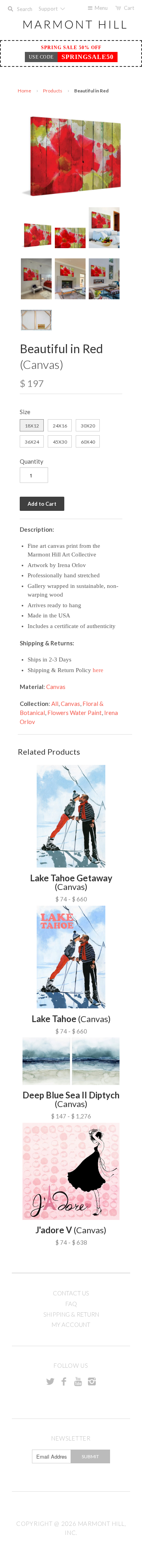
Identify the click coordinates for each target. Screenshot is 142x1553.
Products (52, 91)
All (54, 703)
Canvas (55, 686)
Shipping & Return (71, 1314)
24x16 (60, 426)
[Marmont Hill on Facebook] (64, 1381)
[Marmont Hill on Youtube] (78, 1381)
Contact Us (71, 1293)
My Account (71, 1324)
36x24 (32, 442)
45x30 (60, 442)
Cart (129, 8)
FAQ (71, 1303)
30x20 (88, 426)
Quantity (31, 461)
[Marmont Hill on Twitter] (50, 1381)
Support (49, 9)
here (98, 670)
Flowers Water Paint (74, 712)
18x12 (32, 426)
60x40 (88, 442)
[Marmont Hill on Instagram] (92, 1381)
